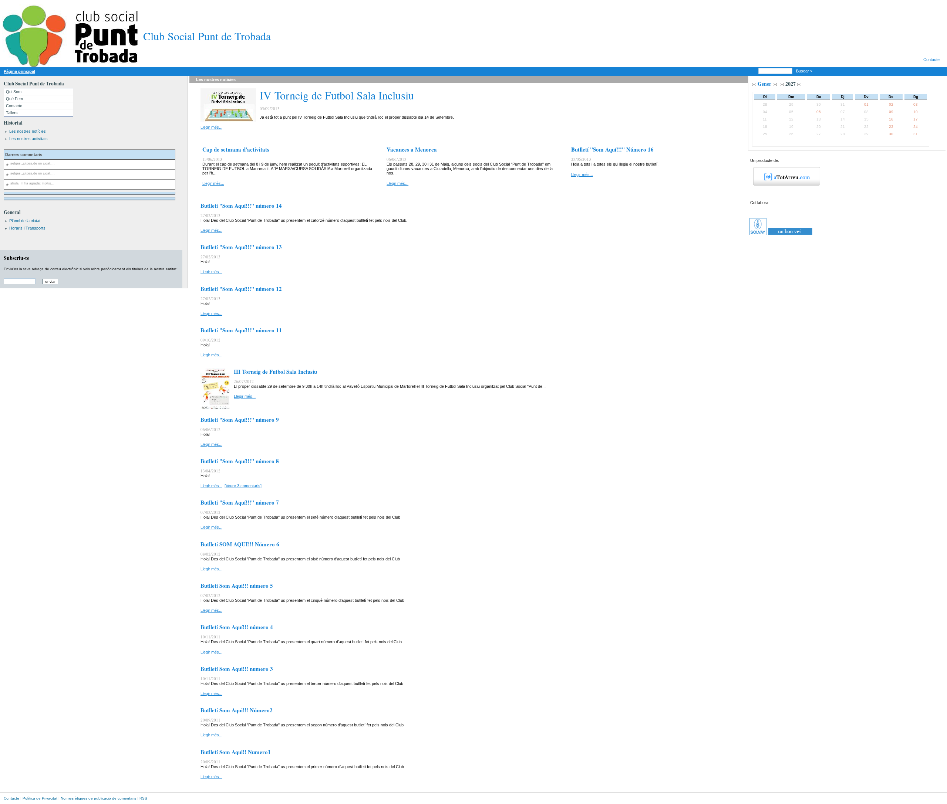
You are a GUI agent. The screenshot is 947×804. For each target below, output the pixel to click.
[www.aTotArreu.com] (784, 184)
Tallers (12, 113)
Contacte (931, 59)
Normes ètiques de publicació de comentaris (98, 798)
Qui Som (13, 91)
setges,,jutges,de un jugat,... (32, 163)
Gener (764, 84)
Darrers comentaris (23, 154)
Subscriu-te (16, 258)
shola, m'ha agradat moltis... (32, 183)
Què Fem (14, 98)
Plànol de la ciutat (24, 220)
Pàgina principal (19, 71)
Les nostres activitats (28, 138)
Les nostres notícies (27, 131)
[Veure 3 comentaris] (243, 486)
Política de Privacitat (40, 798)
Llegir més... (211, 127)
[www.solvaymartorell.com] (781, 235)
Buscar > (804, 71)
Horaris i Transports (27, 228)
